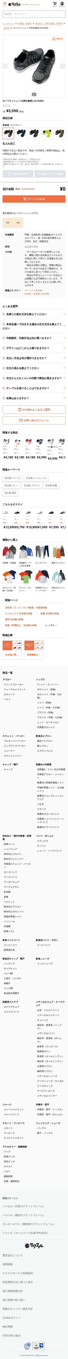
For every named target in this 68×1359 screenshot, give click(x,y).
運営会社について (13, 1255)
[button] (57, 38)
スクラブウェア (11, 1007)
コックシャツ (10, 945)
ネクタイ (8, 1166)
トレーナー (9, 750)
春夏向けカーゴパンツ (48, 814)
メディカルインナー (47, 1095)
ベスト (7, 699)
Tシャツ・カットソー (48, 684)
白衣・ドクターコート (48, 1010)
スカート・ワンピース (14, 1123)
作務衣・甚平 (42, 1104)
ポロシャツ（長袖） (47, 689)
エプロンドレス (45, 750)
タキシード (9, 694)
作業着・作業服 (32, 294)
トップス (40, 679)
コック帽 (8, 988)
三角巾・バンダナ (13, 978)
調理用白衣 (9, 950)
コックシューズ (45, 963)
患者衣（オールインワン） (50, 1056)
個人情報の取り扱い (14, 1300)
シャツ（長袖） (45, 702)
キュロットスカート (14, 1138)
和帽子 (7, 983)
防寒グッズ (9, 1156)
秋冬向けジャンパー (14, 859)
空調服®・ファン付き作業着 (51, 769)
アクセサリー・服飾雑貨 (15, 1146)
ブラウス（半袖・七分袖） (50, 717)
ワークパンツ (10, 877)
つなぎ (40, 804)
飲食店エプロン (43, 736)
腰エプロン (42, 746)
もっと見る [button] (50, 625)
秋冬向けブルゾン (13, 854)
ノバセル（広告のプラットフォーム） (24, 1206)
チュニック (42, 1020)
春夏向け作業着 (43, 764)
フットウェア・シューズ (48, 1123)
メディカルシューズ (47, 1076)
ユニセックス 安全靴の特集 (18, 613)
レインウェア (10, 849)
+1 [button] (57, 447)
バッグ (7, 1151)
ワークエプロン (11, 887)
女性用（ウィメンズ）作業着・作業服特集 (26, 607)
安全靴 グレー (12, 485)
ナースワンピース (46, 1091)
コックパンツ (43, 945)
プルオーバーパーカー (15, 741)
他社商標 (8, 1326)
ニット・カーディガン (48, 722)
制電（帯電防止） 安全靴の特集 (21, 625)
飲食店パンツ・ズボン (47, 940)
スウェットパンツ (13, 755)
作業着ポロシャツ (46, 727)
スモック (41, 809)
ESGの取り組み (12, 1335)
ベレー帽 (8, 973)
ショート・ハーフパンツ (49, 850)
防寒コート (9, 844)
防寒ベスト (9, 931)
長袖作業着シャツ (13, 916)
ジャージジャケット (14, 1109)
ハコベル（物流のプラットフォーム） (24, 1215)
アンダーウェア (11, 882)
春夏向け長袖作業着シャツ (50, 782)
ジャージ (7, 1104)
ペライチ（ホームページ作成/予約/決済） (26, 1233)
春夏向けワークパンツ (48, 827)
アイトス (28, 290)
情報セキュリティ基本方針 (18, 1308)
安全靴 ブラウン (32, 485)
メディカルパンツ (46, 1033)
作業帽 (7, 926)
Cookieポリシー (12, 1317)
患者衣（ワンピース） (48, 1046)
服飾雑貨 (8, 1176)
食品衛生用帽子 (11, 993)
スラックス (42, 841)
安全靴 (39, 290)
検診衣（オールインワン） (50, 1061)
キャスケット (10, 968)
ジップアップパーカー (15, 746)
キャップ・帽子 (10, 764)
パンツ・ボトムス (45, 836)
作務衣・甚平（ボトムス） (50, 1114)
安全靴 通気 (10, 493)
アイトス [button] (6, 105)
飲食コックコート (11, 940)
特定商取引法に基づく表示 (18, 1282)
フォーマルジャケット (15, 689)
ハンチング (9, 963)
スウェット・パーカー (14, 736)
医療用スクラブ (10, 1002)
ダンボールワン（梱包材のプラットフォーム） (29, 1224)
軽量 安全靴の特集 (50, 613)
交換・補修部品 (11, 1181)
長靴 (6, 897)
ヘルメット (9, 901)
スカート (8, 1128)
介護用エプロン (45, 1066)
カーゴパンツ (10, 872)
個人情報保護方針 (13, 1291)
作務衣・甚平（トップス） (50, 1109)
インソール (9, 921)
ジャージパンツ (11, 1114)
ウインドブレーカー (14, 684)
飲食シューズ (42, 958)
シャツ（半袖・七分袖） (49, 707)
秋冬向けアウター (13, 906)
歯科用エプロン (45, 1071)
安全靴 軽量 (51, 485)
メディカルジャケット (48, 1015)
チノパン (41, 845)
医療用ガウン (43, 1051)
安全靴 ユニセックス (36, 478)
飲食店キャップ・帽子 (14, 958)
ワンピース (9, 1133)
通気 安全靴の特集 (14, 619)
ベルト (7, 1171)
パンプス (41, 1128)
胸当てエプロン (45, 741)
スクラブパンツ (11, 1012)
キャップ (8, 769)
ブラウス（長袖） (46, 712)
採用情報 (8, 1264)
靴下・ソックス (45, 1133)
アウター (7, 679)
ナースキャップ (45, 1086)
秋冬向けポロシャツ (14, 911)
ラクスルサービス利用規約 (18, 1273)
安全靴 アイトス (13, 478)
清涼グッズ (9, 1161)
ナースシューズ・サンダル (50, 1081)
